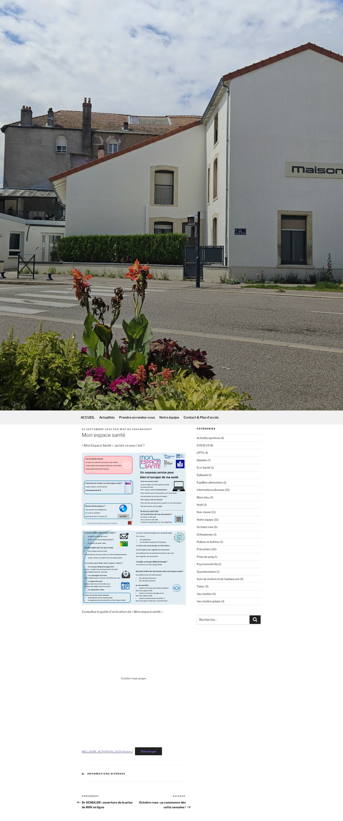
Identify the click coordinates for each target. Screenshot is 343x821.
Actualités (107, 417)
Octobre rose (205, 527)
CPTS (200, 452)
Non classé (204, 512)
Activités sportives (208, 438)
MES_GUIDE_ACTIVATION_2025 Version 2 (107, 751)
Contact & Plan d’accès (201, 417)
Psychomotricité (207, 564)
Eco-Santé (203, 467)
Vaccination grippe (208, 601)
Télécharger (148, 751)
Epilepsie (202, 475)
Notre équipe (169, 417)
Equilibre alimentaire (210, 482)
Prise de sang (205, 556)
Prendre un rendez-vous (137, 417)
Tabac (201, 586)
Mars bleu (203, 497)
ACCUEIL (88, 417)
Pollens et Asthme (208, 541)
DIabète (202, 460)
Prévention (204, 549)
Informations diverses (106, 773)
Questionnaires (206, 571)
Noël (200, 504)
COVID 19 (203, 445)
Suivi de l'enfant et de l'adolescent (218, 579)
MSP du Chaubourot (136, 429)
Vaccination (204, 594)
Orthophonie (205, 534)
